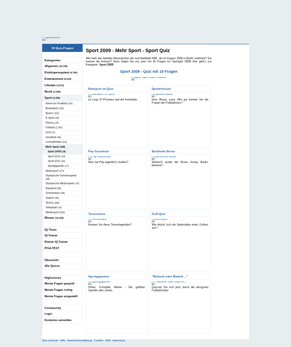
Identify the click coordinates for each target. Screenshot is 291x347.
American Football (59, 103)
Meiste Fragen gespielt (59, 283)
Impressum (118, 340)
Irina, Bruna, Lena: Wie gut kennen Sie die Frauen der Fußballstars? (180, 101)
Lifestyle (54, 85)
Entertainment (58, 78)
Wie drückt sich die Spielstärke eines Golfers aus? (180, 226)
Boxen (52, 113)
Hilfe (62, 340)
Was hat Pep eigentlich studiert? (108, 162)
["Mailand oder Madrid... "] (170, 283)
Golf (50, 132)
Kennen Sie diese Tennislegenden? (109, 224)
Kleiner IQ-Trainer (56, 241)
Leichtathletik (56, 141)
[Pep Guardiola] (99, 158)
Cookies (98, 340)
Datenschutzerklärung (79, 340)
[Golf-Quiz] (160, 220)
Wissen (54, 217)
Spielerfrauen (161, 88)
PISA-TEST (52, 248)
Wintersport (55, 212)
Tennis (52, 202)
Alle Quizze (52, 265)
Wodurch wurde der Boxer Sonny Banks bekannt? (180, 163)
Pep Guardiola (98, 151)
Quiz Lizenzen (50, 340)
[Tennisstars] (97, 220)
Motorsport (55, 170)
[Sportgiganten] (99, 283)
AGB (108, 340)
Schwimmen (55, 192)
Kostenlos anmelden (58, 320)
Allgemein (56, 66)
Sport (52, 97)
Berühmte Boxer (163, 151)
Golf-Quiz (159, 214)
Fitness (52, 122)
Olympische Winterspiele (62, 183)
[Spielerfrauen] (162, 95)
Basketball (55, 108)
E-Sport (52, 117)
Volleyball (54, 207)
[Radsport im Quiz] (101, 95)
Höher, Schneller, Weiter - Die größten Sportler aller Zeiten (116, 289)
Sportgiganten (98, 276)
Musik (53, 91)
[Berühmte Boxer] (164, 158)
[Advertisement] (145, 17)
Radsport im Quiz (100, 88)
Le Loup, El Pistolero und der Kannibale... (114, 99)
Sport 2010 (56, 156)
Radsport (53, 188)
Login (48, 313)
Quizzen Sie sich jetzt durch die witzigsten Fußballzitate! (180, 289)
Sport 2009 (57, 151)
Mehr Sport (55, 146)
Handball (53, 137)
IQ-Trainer (51, 235)
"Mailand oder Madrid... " (170, 276)
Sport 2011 (56, 161)
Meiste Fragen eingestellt (61, 296)
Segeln (52, 197)
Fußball (54, 127)
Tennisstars (96, 214)
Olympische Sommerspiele (61, 177)
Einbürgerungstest (61, 72)
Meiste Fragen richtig (58, 289)
